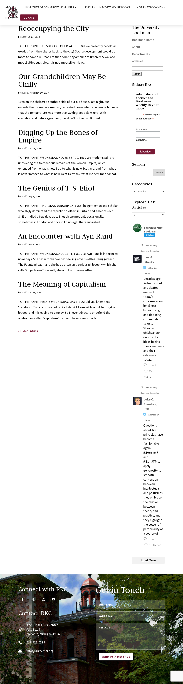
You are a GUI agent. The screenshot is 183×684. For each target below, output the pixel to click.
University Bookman (149, 7)
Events (90, 7)
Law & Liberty (149, 259)
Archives (137, 61)
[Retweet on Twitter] (141, 245)
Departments (141, 54)
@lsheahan (153, 414)
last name (141, 139)
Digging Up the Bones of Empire (57, 136)
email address (145, 118)
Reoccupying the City (53, 28)
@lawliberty (153, 268)
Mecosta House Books (114, 7)
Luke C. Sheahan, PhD (150, 404)
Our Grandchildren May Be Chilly (62, 80)
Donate (29, 17)
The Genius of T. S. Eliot (56, 188)
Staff (23, 36)
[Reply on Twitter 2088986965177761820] (145, 539)
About (136, 47)
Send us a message (116, 656)
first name (141, 129)
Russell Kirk (27, 92)
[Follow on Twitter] (33, 599)
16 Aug (147, 420)
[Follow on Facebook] (22, 599)
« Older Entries (28, 331)
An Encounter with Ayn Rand (65, 236)
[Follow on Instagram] (43, 599)
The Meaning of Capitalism (62, 284)
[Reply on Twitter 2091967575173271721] (145, 365)
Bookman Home (143, 40)
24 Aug (147, 273)
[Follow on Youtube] (53, 599)
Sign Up (10, 17)
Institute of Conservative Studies (49, 7)
